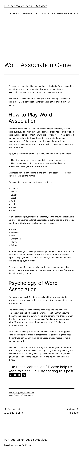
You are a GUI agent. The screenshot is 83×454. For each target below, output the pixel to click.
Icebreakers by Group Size (33, 13)
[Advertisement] (41, 42)
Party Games (25, 393)
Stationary (17, 395)
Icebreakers (13, 13)
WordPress (26, 445)
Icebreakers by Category (63, 13)
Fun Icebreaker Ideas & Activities (25, 6)
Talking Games (27, 395)
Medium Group (14, 393)
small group (41, 99)
